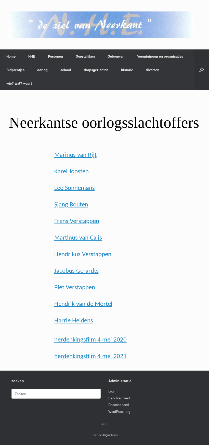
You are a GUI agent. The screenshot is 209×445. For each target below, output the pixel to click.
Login (112, 391)
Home (11, 56)
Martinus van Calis (78, 238)
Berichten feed (119, 398)
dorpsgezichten (96, 69)
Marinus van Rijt (75, 155)
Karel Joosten (71, 171)
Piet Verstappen (74, 287)
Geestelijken (85, 56)
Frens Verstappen (76, 221)
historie (127, 69)
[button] (201, 69)
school (65, 69)
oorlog (42, 69)
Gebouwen (116, 56)
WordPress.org (119, 411)
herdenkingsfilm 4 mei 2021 (90, 356)
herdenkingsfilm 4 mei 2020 (90, 340)
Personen (55, 56)
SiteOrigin (103, 435)
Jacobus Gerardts (76, 271)
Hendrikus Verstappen (82, 254)
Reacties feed (118, 404)
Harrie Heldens (73, 321)
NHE (31, 56)
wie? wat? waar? (19, 83)
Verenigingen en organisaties (160, 56)
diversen (152, 69)
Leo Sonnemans (74, 188)
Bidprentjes (15, 69)
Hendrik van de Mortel (83, 304)
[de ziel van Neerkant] (101, 24)
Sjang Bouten (71, 205)
